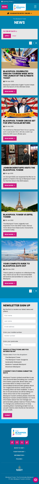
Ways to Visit (19, 448)
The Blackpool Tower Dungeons (16, 360)
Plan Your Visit (19, 452)
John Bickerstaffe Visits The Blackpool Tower (19, 168)
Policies (19, 459)
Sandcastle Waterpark (13, 362)
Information (19, 455)
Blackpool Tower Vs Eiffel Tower (18, 215)
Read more (9, 91)
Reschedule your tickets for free (20, 13)
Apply (8, 36)
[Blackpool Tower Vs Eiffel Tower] (19, 201)
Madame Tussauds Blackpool (15, 364)
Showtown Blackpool (12, 367)
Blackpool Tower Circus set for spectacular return (19, 121)
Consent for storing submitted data (17, 372)
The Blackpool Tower (19, 19)
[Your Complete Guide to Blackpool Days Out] (19, 250)
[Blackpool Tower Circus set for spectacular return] (19, 108)
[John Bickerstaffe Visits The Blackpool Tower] (19, 155)
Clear (14, 36)
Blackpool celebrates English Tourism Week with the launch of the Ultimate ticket (18, 74)
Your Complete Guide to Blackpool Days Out (16, 264)
